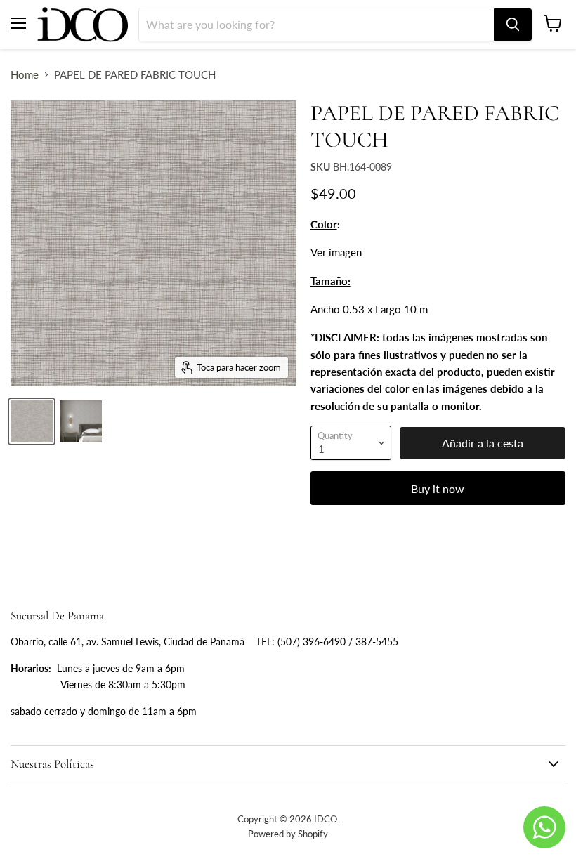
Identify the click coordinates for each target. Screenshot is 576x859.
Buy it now (437, 488)
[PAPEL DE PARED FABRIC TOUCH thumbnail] (31, 421)
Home (25, 75)
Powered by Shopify (288, 833)
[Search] (513, 24)
